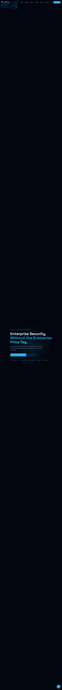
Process (36, 2)
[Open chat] (58, 686)
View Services (32, 354)
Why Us (31, 2)
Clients (41, 2)
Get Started (57, 2)
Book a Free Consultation (19, 354)
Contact (46, 2)
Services (26, 2)
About (22, 2)
